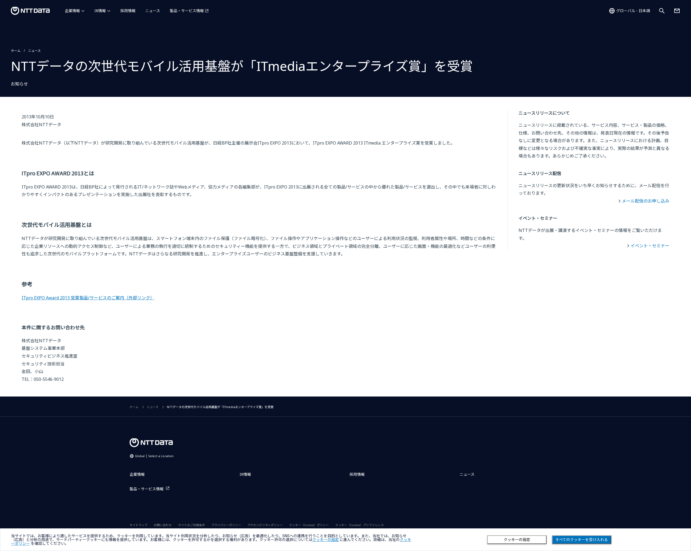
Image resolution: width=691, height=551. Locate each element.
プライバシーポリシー (226, 525)
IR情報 (100, 10)
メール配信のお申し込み (645, 201)
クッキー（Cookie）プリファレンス (359, 525)
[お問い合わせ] (677, 11)
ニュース (152, 10)
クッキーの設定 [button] (325, 540)
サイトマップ (138, 525)
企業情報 (72, 10)
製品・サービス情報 (187, 10)
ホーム (16, 50)
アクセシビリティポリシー (265, 525)
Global (154, 456)
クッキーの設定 (517, 540)
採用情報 (128, 10)
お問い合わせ (163, 525)
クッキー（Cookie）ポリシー (309, 525)
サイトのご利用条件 (191, 525)
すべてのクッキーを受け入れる (581, 540)
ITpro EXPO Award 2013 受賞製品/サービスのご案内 (88, 298)
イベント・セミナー (650, 246)
